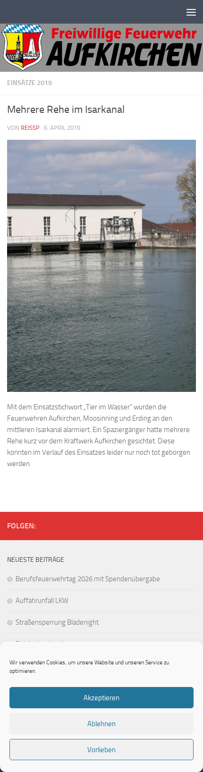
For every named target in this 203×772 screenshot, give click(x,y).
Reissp (30, 127)
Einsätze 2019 (29, 83)
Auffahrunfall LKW (42, 600)
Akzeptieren (101, 698)
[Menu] (191, 12)
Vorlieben (101, 750)
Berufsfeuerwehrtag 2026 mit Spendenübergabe (88, 579)
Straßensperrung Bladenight (57, 622)
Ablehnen (101, 724)
